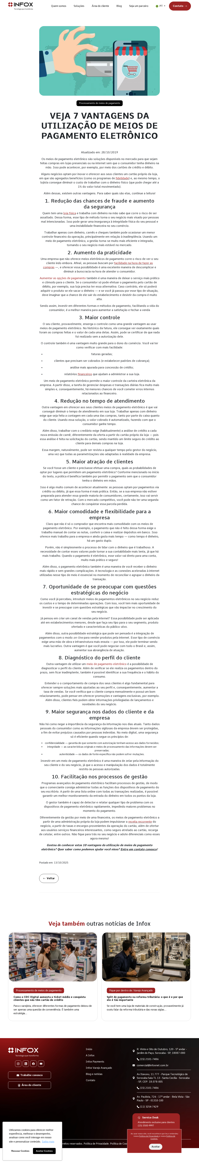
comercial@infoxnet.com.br (153, 1065)
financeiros (85, 374)
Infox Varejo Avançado (99, 1067)
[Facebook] (33, 1063)
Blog (119, 6)
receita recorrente (140, 821)
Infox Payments (95, 1061)
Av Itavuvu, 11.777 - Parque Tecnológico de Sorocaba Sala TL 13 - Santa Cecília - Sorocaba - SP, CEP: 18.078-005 (163, 1078)
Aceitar (156, 1146)
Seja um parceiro (138, 6)
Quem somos (58, 6)
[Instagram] (18, 1063)
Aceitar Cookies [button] (44, 1151)
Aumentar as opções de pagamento (63, 278)
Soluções (79, 6)
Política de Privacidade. (97, 1143)
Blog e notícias (94, 1074)
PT (161, 6)
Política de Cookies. (121, 1143)
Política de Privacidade (149, 1136)
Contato (178, 6)
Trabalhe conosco (31, 1075)
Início (89, 1049)
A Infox (90, 1055)
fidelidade (122, 178)
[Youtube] (41, 1063)
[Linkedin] (26, 1063)
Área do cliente (100, 6)
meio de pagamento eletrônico (107, 664)
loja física (69, 213)
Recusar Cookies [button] (20, 1151)
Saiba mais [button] (48, 1141)
